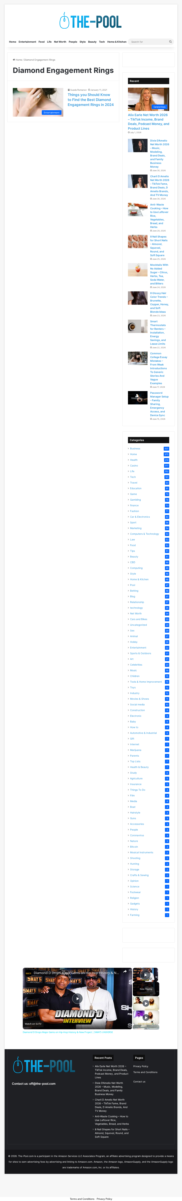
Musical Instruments (141, 852)
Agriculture (136, 778)
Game (133, 494)
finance (134, 505)
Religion (134, 897)
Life (49, 41)
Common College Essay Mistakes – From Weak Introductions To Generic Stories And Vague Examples (158, 368)
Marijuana (135, 750)
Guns (133, 818)
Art (131, 659)
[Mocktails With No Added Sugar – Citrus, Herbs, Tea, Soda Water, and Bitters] (138, 269)
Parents (134, 755)
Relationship (137, 602)
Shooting (135, 858)
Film (132, 795)
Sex (132, 630)
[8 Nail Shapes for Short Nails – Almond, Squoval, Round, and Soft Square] (138, 241)
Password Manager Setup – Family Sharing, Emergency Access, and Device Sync (159, 404)
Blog (132, 596)
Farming (134, 915)
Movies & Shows (139, 698)
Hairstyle (135, 812)
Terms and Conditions (145, 1072)
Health (134, 459)
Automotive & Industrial (143, 733)
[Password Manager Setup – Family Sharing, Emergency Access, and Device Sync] (138, 397)
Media (133, 801)
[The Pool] (91, 20)
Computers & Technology (144, 533)
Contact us (139, 1081)
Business (135, 448)
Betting (134, 590)
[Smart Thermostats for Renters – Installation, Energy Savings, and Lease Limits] (138, 326)
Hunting (134, 863)
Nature (134, 841)
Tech (102, 41)
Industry (135, 693)
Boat (132, 806)
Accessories (137, 824)
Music (133, 670)
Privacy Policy (140, 1066)
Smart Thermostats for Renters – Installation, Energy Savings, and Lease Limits (158, 332)
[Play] (145, 1003)
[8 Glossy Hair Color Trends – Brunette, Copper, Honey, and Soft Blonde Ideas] (138, 298)
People (73, 41)
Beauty (92, 41)
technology (136, 607)
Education (135, 488)
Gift (132, 738)
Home (12, 41)
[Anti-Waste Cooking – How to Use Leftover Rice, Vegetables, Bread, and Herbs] (138, 209)
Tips (132, 550)
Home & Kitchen (117, 41)
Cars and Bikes (138, 619)
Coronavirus (137, 835)
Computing (136, 568)
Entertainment (27, 41)
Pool (132, 585)
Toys (133, 687)
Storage (134, 869)
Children (135, 676)
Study (133, 772)
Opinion (134, 880)
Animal (134, 636)
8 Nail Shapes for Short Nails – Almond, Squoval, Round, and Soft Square (112, 1133)
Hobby (134, 641)
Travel (133, 482)
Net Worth (60, 41)
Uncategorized (138, 624)
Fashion (134, 511)
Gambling (135, 499)
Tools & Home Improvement (146, 681)
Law (132, 539)
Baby (133, 721)
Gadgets (135, 903)
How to (134, 727)
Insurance (135, 784)
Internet (134, 744)
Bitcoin (134, 846)
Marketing (135, 528)
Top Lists (135, 761)
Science (134, 886)
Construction (137, 710)
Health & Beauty (139, 767)
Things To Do (137, 789)
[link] (28, 973)
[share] (125, 971)
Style (83, 41)
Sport (133, 522)
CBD (132, 562)
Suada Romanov (78, 90)
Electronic (135, 715)
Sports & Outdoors (140, 653)
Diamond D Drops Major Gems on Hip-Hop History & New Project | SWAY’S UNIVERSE (77, 973)
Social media (137, 704)
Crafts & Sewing (139, 875)
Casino (134, 465)
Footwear (135, 892)
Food (42, 41)
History (134, 909)
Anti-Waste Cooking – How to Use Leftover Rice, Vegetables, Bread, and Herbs (112, 1120)
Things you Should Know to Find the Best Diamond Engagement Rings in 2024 (91, 100)
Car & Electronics (140, 516)
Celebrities (136, 664)
